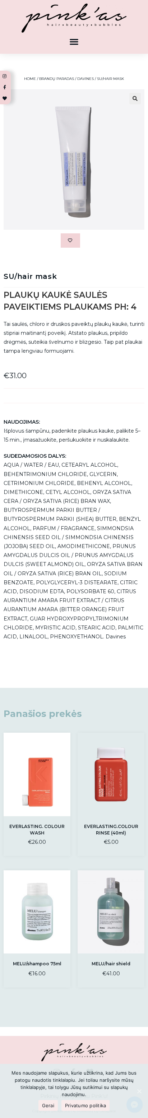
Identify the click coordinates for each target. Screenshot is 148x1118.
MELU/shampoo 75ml (37, 963)
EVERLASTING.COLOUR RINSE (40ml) (111, 830)
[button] (74, 41)
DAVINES (85, 78)
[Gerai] (139, 1091)
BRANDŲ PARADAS (56, 78)
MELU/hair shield (111, 963)
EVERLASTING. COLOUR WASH (37, 830)
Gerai (48, 1105)
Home (30, 78)
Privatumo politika (85, 1105)
